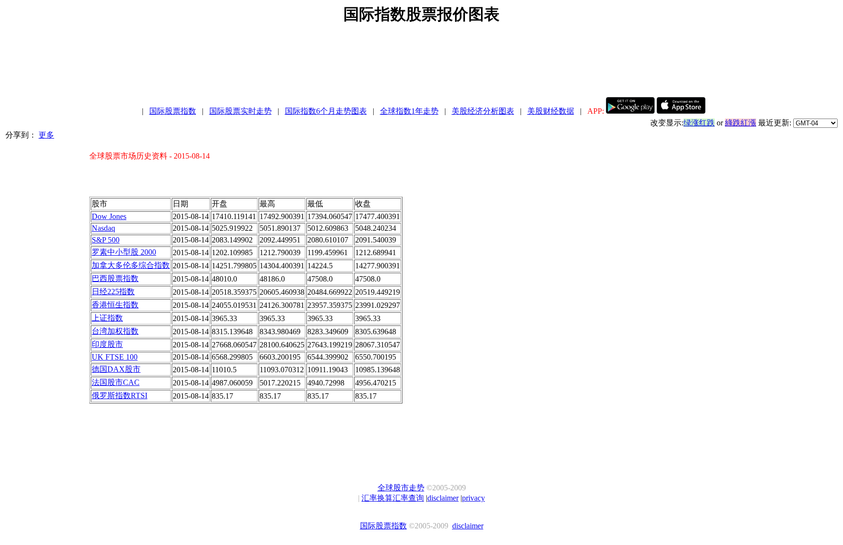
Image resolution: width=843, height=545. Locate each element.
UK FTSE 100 (115, 357)
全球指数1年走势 (409, 111)
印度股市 (107, 344)
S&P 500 (106, 240)
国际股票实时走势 (240, 111)
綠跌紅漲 (740, 123)
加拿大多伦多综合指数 (131, 265)
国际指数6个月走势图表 (326, 111)
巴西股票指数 (115, 278)
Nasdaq (103, 228)
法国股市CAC (116, 382)
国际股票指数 (172, 111)
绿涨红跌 (699, 123)
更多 (46, 135)
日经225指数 (113, 291)
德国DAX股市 (116, 369)
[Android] (630, 111)
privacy (473, 498)
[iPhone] (681, 111)
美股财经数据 (550, 111)
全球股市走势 (401, 488)
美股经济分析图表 (483, 111)
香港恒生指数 (115, 305)
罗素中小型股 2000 (124, 252)
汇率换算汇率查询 (392, 498)
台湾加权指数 (115, 331)
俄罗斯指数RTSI (119, 395)
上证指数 (107, 318)
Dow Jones (109, 216)
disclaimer (443, 498)
